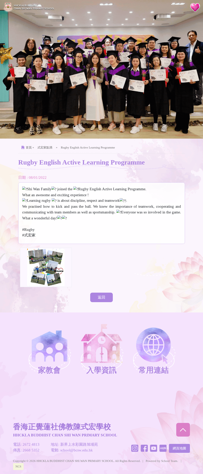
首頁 (29, 147)
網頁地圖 (179, 448)
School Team (169, 461)
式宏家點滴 (44, 147)
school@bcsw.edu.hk (76, 450)
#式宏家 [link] (28, 235)
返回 (101, 297)
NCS (18, 466)
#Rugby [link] (28, 229)
